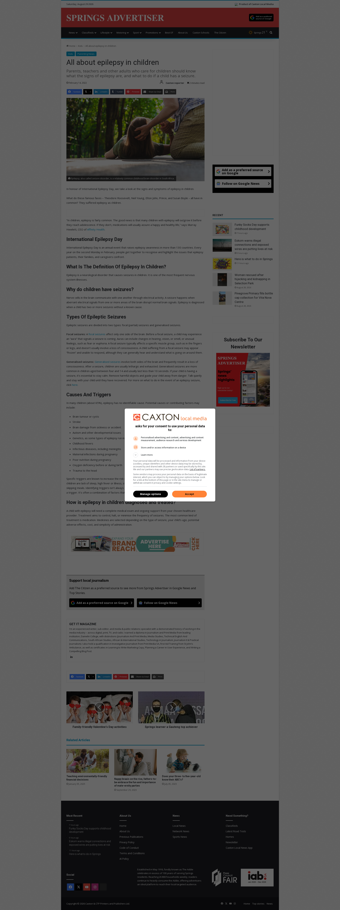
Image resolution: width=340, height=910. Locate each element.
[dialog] (170, 455)
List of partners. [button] (197, 469)
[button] (170, 454)
